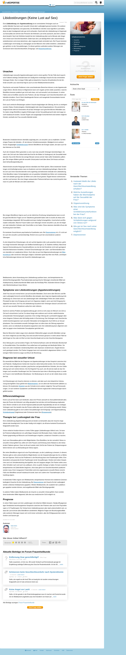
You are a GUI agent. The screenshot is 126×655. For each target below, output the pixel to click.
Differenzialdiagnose (80, 46)
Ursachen (76, 40)
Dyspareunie (46, 412)
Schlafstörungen (22, 144)
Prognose (76, 50)
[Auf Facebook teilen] (50, 542)
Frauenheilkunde (24, 12)
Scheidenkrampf (8, 412)
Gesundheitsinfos (6, 12)
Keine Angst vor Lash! (19, 589)
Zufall (97, 143)
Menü (53, 5)
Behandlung (77, 48)
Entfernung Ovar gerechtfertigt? (24, 557)
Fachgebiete (15, 12)
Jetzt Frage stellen (35, 607)
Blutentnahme (33, 383)
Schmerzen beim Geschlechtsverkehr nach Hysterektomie (36, 572)
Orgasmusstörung (45, 48)
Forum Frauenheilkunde (26, 602)
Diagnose (76, 44)
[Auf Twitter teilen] (53, 542)
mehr (61, 564)
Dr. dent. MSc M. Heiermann (89, 102)
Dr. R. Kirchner (85, 116)
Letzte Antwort (20, 574)
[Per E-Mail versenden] (56, 542)
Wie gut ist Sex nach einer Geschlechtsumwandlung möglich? (85, 228)
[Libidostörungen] (85, 27)
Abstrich (22, 386)
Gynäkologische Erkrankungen (37, 12)
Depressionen (51, 232)
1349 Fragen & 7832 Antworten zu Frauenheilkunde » (86, 68)
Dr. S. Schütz (85, 129)
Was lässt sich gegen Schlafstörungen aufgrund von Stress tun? (84, 220)
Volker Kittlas (14, 525)
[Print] (59, 542)
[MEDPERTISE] (10, 3)
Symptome (77, 42)
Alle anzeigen (75, 143)
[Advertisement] (31, 59)
